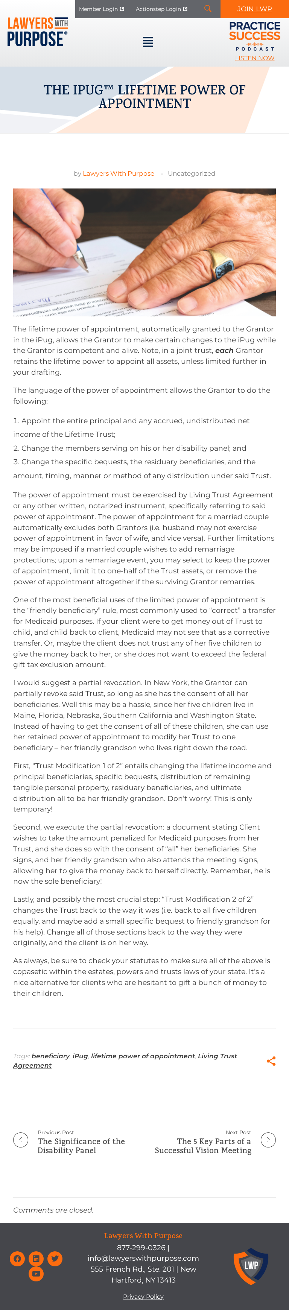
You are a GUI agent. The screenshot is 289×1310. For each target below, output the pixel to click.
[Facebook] (17, 1258)
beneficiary (51, 1056)
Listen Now (255, 58)
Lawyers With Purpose (118, 173)
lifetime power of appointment (143, 1056)
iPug (80, 1056)
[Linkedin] (36, 1258)
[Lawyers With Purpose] (38, 31)
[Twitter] (54, 1258)
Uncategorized (192, 173)
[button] (148, 42)
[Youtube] (36, 1273)
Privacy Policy (143, 1296)
